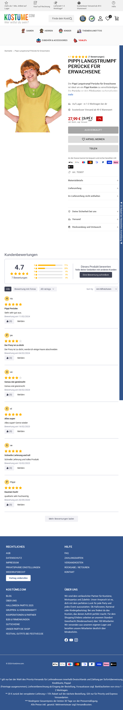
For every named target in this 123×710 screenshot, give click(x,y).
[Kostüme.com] (19, 18)
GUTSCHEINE (13, 624)
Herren (49, 31)
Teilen (93, 148)
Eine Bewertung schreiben (96, 275)
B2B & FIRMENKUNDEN (18, 619)
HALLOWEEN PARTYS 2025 (19, 605)
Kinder (67, 31)
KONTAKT (69, 572)
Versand (76, 219)
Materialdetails (75, 180)
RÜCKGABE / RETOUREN (76, 567)
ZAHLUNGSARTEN (73, 558)
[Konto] (100, 18)
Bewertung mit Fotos (25, 289)
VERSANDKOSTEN (73, 562)
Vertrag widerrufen (18, 578)
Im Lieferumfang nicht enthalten (84, 196)
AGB (8, 553)
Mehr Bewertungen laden (61, 519)
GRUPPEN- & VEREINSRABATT (21, 610)
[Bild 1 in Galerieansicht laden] (33, 93)
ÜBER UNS (11, 600)
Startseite (8, 51)
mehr (70, 94)
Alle (8, 289)
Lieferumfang (74, 188)
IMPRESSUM (12, 562)
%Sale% (83, 40)
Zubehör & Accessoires (55, 40)
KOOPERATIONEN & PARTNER (21, 615)
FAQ (66, 553)
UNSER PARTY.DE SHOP (18, 629)
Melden (21, 321)
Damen (30, 31)
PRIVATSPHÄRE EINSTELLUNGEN (23, 567)
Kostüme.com (18, 664)
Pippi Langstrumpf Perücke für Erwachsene (32, 51)
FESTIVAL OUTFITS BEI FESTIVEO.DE (24, 633)
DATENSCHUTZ (14, 558)
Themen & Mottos (92, 31)
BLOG (9, 596)
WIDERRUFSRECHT (15, 572)
